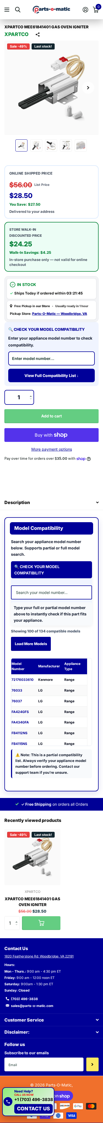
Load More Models (31, 644)
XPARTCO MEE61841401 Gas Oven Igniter (32, 901)
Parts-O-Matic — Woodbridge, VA (59, 314)
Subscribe (92, 1064)
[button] (88, 88)
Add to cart (51, 416)
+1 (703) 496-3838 (33, 1099)
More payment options (51, 449)
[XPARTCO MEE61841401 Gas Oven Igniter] (32, 857)
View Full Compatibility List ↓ (51, 375)
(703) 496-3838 (24, 999)
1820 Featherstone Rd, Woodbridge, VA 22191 (39, 956)
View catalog (7, 9)
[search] (17, 10)
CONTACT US (33, 1108)
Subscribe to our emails (26, 1052)
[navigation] (21, 145)
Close (51, 1020)
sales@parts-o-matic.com (32, 1006)
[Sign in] (85, 9)
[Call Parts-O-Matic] (8, 1101)
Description (17, 502)
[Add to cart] (41, 923)
